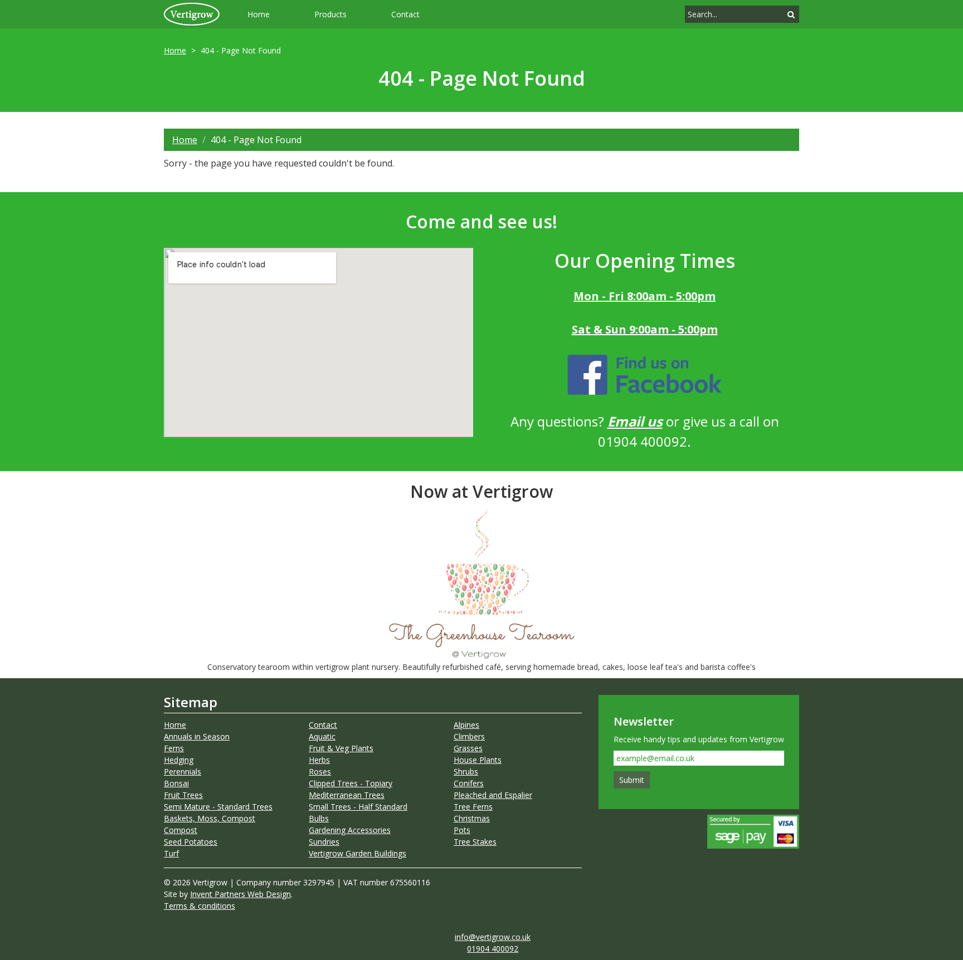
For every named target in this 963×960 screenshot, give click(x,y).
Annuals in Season (197, 736)
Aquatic (322, 736)
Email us (635, 421)
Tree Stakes (475, 841)
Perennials (182, 771)
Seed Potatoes (190, 841)
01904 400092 (492, 948)
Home (258, 14)
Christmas (472, 818)
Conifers (469, 783)
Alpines (466, 724)
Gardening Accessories (350, 830)
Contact (405, 14)
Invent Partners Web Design (240, 894)
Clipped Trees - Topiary (350, 783)
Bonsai (176, 783)
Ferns (174, 748)
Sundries (324, 841)
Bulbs (319, 818)
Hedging (178, 760)
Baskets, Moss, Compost (209, 818)
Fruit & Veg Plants (341, 748)
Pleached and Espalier (493, 795)
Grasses (468, 748)
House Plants (478, 760)
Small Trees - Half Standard (358, 806)
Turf (171, 853)
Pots (462, 830)
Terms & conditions (199, 905)
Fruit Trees (183, 795)
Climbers (469, 736)
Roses (320, 771)
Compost (180, 830)
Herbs (319, 760)
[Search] (791, 14)
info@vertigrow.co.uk (493, 937)
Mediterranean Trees (347, 795)
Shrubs (466, 771)
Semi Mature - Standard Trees (218, 806)
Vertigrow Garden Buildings (357, 853)
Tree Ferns (473, 806)
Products (330, 14)
